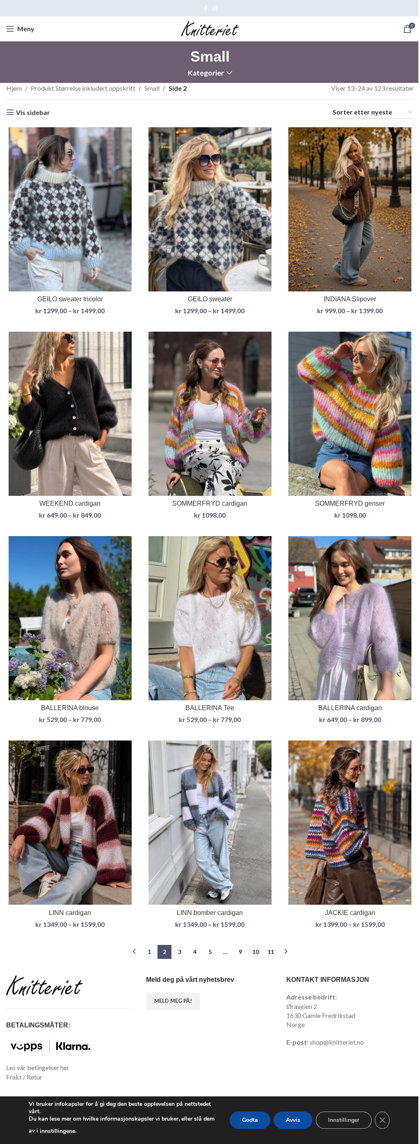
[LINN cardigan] (70, 823)
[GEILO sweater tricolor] (70, 209)
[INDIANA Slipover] (350, 209)
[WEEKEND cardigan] (70, 414)
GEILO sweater (210, 299)
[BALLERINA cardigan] (350, 618)
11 (270, 951)
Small (152, 88)
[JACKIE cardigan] (350, 823)
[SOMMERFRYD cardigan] (210, 414)
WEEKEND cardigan (69, 503)
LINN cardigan (70, 912)
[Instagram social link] (215, 8)
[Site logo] (210, 28)
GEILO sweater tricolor (70, 299)
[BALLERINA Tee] (210, 618)
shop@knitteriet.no (337, 1042)
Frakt (14, 1077)
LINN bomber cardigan (210, 912)
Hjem (14, 88)
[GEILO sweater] (210, 209)
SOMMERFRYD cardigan (209, 503)
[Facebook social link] (205, 8)
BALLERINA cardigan (350, 707)
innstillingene (57, 1131)
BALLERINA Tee (209, 707)
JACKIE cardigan (350, 912)
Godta (250, 1120)
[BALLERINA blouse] (70, 618)
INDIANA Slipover (350, 299)
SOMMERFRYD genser (350, 503)
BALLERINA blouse (70, 707)
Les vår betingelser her (37, 1067)
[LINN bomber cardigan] (210, 823)
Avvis (293, 1120)
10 (255, 951)
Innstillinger (343, 1120)
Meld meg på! (173, 1000)
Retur (34, 1077)
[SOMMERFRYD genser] (350, 414)
